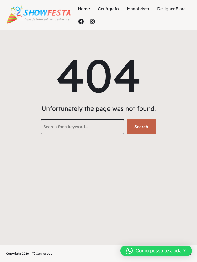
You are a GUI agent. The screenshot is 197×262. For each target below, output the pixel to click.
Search (141, 126)
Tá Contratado (42, 253)
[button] (156, 251)
